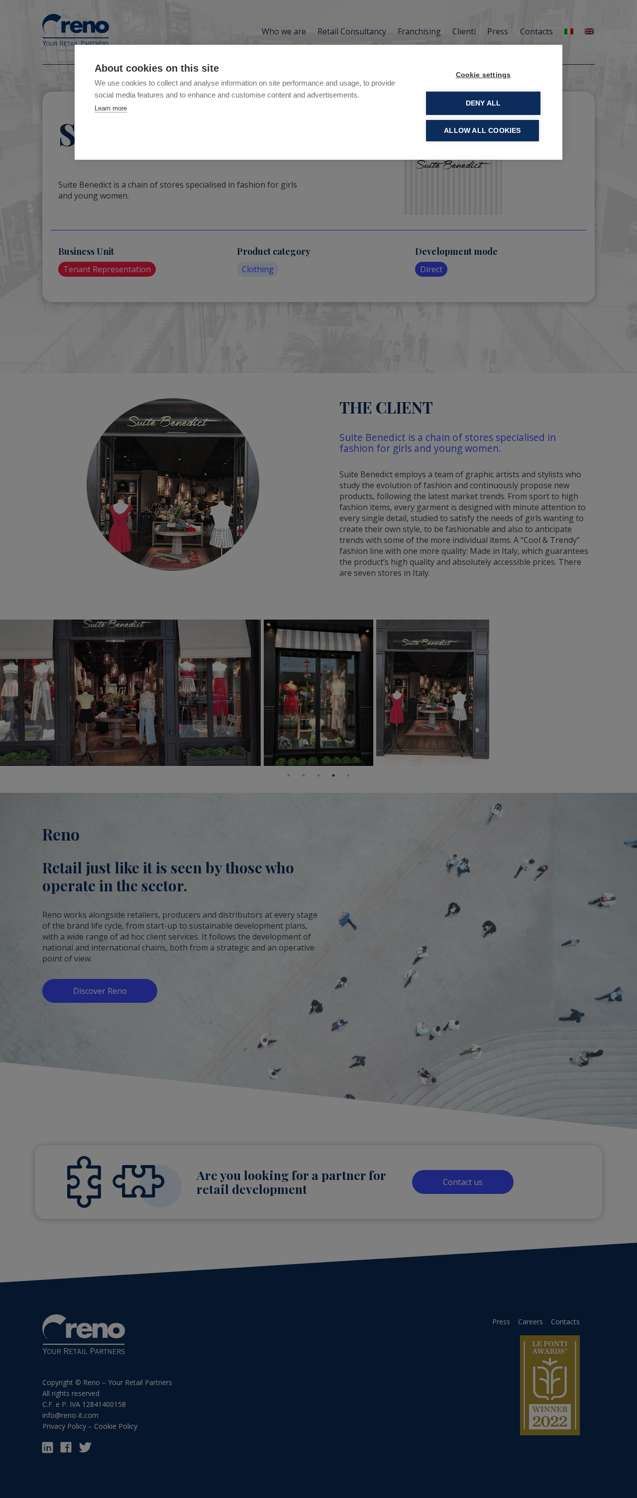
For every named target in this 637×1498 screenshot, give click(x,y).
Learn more (111, 108)
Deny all (483, 103)
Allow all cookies (482, 130)
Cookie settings (483, 75)
